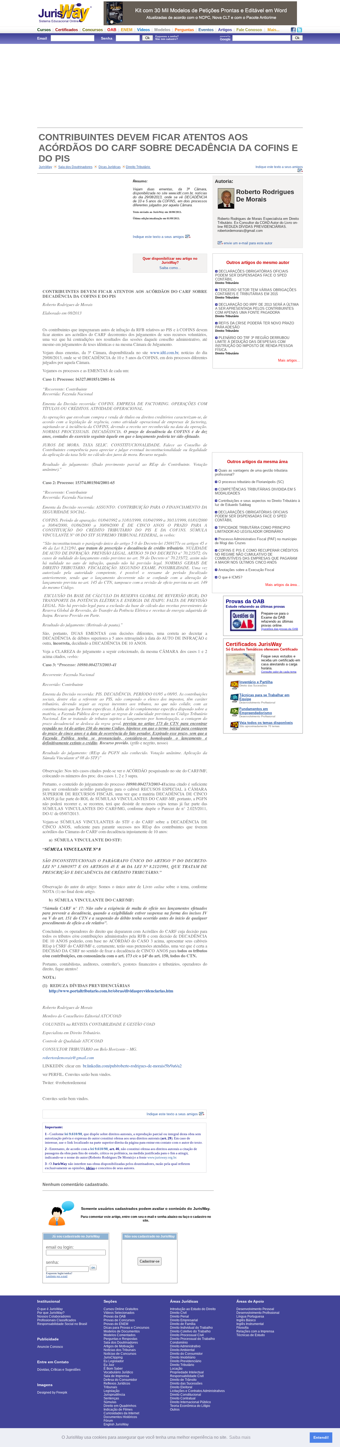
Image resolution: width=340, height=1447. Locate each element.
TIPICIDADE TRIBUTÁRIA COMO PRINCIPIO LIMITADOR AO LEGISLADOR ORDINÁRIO (252, 530)
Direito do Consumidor (186, 1354)
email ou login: (60, 1247)
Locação (176, 1368)
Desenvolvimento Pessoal (255, 1309)
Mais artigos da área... (282, 585)
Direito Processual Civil (187, 1335)
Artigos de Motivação (119, 1346)
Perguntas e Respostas (120, 1339)
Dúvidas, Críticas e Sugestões (58, 1369)
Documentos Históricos (120, 1417)
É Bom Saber (113, 1368)
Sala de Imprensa (116, 1376)
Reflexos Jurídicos (117, 1383)
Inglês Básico (246, 1320)
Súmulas (110, 1402)
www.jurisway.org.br (161, 1157)
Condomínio (179, 1342)
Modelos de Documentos (122, 1331)
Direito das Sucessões (186, 1383)
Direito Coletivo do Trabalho (190, 1331)
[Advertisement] (170, 85)
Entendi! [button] (321, 1437)
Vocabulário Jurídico (118, 1372)
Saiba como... (170, 268)
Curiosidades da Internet (121, 1413)
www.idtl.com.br (164, 352)
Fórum (108, 1421)
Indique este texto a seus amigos (159, 237)
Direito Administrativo (185, 1346)
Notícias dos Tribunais (120, 1350)
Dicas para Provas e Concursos (126, 1327)
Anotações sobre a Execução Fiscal (246, 570)
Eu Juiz (109, 1365)
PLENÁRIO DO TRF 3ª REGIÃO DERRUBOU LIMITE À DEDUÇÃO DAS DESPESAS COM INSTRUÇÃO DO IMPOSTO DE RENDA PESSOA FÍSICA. (254, 344)
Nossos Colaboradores (54, 1316)
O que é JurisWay (50, 1309)
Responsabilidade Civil (187, 1376)
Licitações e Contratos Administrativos (197, 1391)
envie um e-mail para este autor (248, 243)
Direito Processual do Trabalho (192, 1339)
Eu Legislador (114, 1361)
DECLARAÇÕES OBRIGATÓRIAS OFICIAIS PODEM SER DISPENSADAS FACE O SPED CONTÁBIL (251, 275)
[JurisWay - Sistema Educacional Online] (65, 24)
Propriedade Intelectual (187, 1372)
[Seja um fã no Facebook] (293, 31)
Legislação (112, 1391)
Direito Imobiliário (183, 1357)
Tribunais (110, 1387)
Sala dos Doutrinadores (75, 167)
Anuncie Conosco (50, 1347)
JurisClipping (113, 1357)
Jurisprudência (114, 1394)
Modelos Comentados (119, 1335)
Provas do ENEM (116, 1324)
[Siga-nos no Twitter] (299, 31)
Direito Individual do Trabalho (191, 1327)
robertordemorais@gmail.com (68, 1057)
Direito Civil (178, 1313)
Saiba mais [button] (239, 1437)
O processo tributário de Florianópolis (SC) (251, 482)
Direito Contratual (183, 1398)
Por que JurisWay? (51, 1313)
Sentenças (111, 1398)
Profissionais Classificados (56, 1320)
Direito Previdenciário (185, 1361)
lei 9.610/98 (73, 1134)
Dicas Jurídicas (110, 167)
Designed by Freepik (52, 1392)
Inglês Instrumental (250, 1324)
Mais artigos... (289, 360)
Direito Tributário (138, 167)
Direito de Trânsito (183, 1380)
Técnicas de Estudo (250, 1335)
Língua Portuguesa (250, 1316)
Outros (175, 1409)
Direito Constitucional (185, 1394)
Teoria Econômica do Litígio (190, 1406)
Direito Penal (179, 1316)
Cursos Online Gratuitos (121, 1309)
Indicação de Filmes (118, 1409)
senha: (52, 1262)
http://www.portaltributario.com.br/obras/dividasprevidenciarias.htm (111, 991)
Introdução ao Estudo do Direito (193, 1309)
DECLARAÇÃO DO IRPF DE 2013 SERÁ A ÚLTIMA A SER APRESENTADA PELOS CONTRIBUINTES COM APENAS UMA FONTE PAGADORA (257, 308)
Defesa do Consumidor (120, 1380)
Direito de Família (183, 1324)
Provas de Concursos (119, 1320)
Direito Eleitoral (181, 1387)
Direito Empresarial (184, 1320)
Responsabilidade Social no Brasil (62, 1324)
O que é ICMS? (230, 577)
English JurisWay (116, 1424)
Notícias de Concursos (120, 1354)
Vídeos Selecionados (119, 1313)
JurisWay (45, 167)
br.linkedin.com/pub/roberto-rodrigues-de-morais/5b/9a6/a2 (132, 1065)
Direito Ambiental (182, 1350)
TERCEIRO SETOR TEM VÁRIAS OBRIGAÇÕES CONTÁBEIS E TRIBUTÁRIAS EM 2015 (255, 292)
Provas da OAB (115, 1316)
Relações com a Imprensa (255, 1331)
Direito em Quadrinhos (120, 1406)
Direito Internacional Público (190, 1402)
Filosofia (242, 1327)
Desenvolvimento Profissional (257, 1313)
